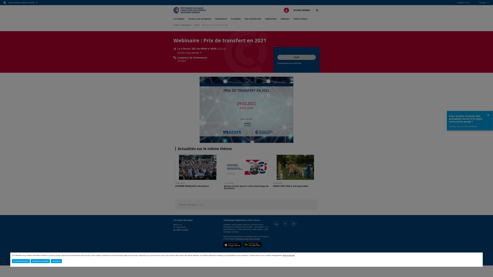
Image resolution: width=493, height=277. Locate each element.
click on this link (289, 255)
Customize (56, 261)
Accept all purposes (21, 261)
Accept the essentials (40, 261)
